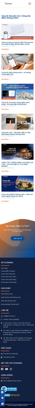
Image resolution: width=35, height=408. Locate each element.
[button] (29, 3)
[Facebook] (2, 369)
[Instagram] (11, 369)
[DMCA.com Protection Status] (10, 396)
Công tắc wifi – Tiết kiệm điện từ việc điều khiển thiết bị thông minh (16, 133)
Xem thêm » (5, 49)
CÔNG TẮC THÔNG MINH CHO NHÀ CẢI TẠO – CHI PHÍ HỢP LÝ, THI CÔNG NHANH (17, 164)
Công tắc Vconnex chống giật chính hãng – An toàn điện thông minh (15, 103)
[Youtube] (6, 369)
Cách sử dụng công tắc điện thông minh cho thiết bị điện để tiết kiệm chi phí (17, 43)
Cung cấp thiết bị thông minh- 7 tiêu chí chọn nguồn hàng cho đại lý (17, 195)
